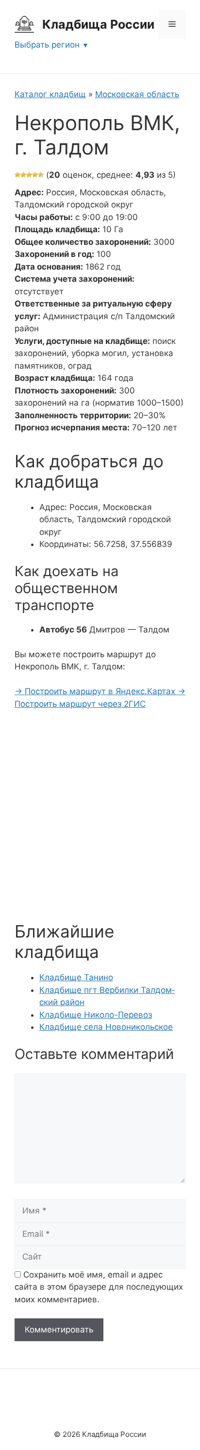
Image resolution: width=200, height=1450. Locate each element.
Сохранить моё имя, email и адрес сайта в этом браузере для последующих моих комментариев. (99, 1287)
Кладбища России (98, 24)
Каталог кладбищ (50, 94)
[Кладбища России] (24, 24)
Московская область (137, 94)
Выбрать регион (47, 45)
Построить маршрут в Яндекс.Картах (96, 691)
